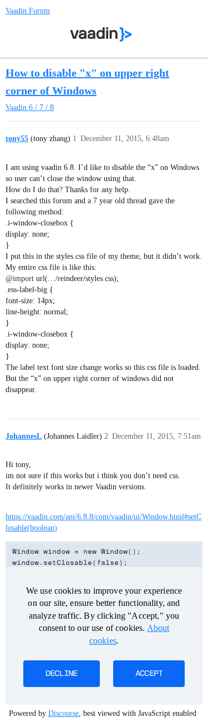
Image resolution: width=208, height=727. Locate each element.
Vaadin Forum (28, 11)
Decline (61, 674)
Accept (149, 674)
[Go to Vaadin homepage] (101, 34)
